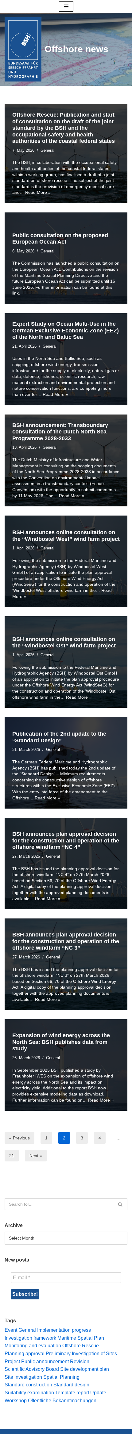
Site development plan (84, 1369)
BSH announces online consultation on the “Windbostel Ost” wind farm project (64, 642)
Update (98, 1392)
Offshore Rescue (80, 1345)
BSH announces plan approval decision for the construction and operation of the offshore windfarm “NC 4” (65, 840)
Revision (79, 1361)
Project (12, 1361)
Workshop (16, 1400)
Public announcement (45, 1361)
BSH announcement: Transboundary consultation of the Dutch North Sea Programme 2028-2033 (60, 431)
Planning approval (25, 1353)
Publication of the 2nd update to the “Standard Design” (59, 737)
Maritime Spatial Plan (80, 1338)
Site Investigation (23, 1377)
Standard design (71, 1384)
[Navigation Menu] (66, 6)
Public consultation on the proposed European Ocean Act (60, 238)
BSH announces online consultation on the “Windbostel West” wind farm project (66, 535)
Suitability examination (29, 1392)
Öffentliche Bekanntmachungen (62, 1400)
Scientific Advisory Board (32, 1369)
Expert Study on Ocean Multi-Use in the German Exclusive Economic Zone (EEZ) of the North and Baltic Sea (65, 330)
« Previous (19, 1137)
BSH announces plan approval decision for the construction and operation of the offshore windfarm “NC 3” (65, 941)
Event (11, 1330)
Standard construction (28, 1384)
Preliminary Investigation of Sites (81, 1353)
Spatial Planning (61, 1377)
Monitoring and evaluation (33, 1345)
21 (11, 1155)
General (47, 150)
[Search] (120, 1204)
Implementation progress (64, 1330)
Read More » (38, 192)
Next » (35, 1155)
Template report (72, 1392)
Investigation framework (30, 1338)
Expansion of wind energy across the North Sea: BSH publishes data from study (61, 1042)
